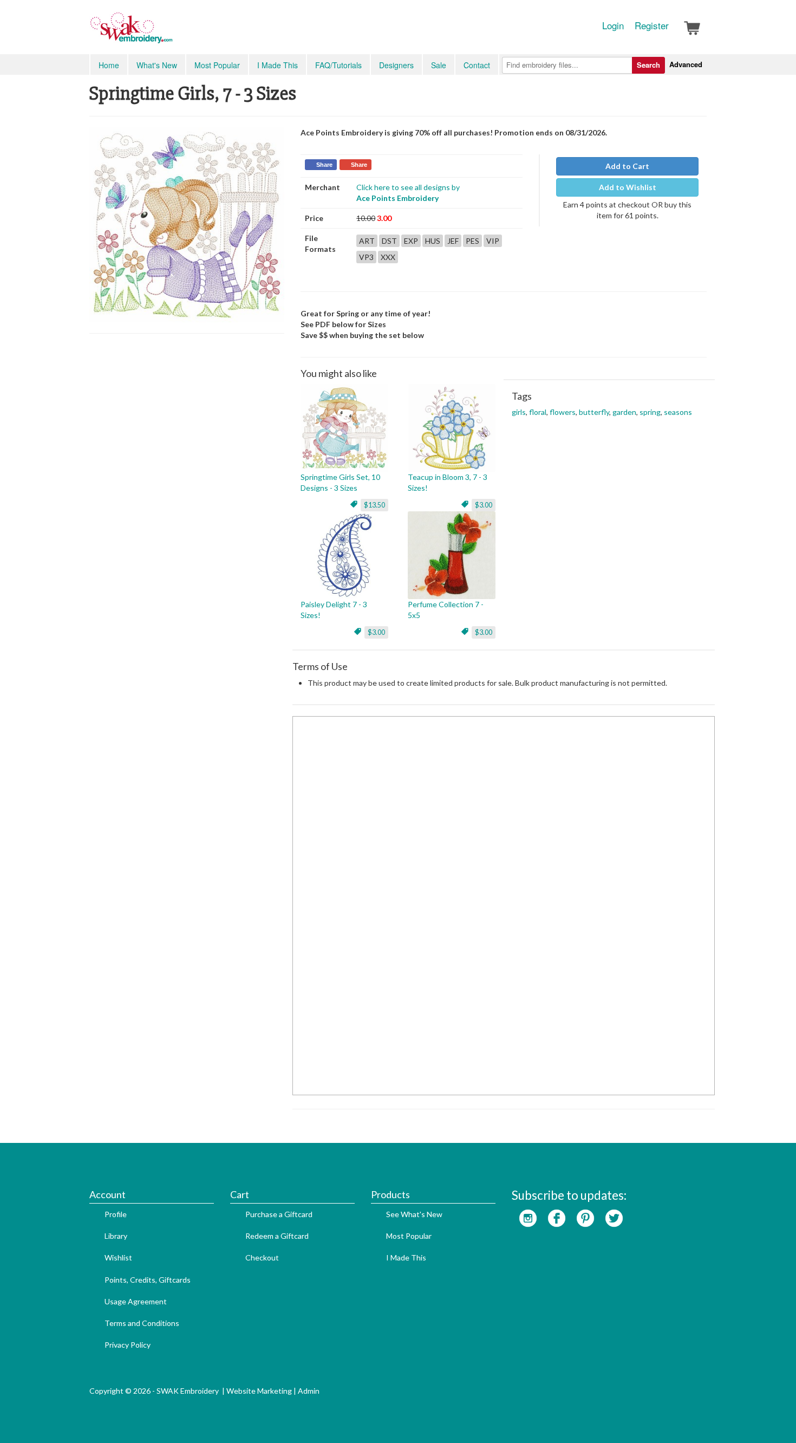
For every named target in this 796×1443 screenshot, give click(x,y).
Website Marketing (259, 1390)
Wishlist (118, 1257)
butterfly (594, 412)
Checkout (262, 1257)
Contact (477, 65)
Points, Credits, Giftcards (148, 1279)
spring (650, 412)
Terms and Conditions (142, 1323)
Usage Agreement (136, 1301)
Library (116, 1235)
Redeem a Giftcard (277, 1235)
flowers (563, 412)
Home (109, 65)
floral (537, 412)
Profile (116, 1214)
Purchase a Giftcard (278, 1214)
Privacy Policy (128, 1344)
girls (519, 412)
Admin (308, 1390)
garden (624, 412)
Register (652, 25)
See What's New (414, 1214)
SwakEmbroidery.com (170, 32)
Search (648, 65)
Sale (438, 65)
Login (613, 25)
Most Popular (217, 65)
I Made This (277, 65)
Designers (396, 65)
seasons (678, 412)
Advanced (685, 64)
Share (324, 164)
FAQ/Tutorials (338, 65)
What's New (156, 65)
